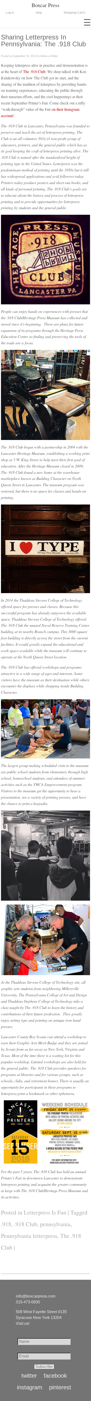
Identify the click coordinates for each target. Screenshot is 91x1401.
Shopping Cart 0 (74, 12)
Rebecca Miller (49, 56)
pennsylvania (55, 1224)
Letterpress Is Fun (45, 1212)
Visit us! (22, 1323)
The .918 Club (34, 71)
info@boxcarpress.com (35, 1296)
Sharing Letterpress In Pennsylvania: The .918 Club (43, 40)
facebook (55, 1376)
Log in (10, 12)
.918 (6, 1224)
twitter (29, 1376)
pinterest (60, 1387)
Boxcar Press (45, 5)
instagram (29, 1387)
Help (39, 12)
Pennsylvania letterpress (29, 1236)
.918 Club (25, 1224)
